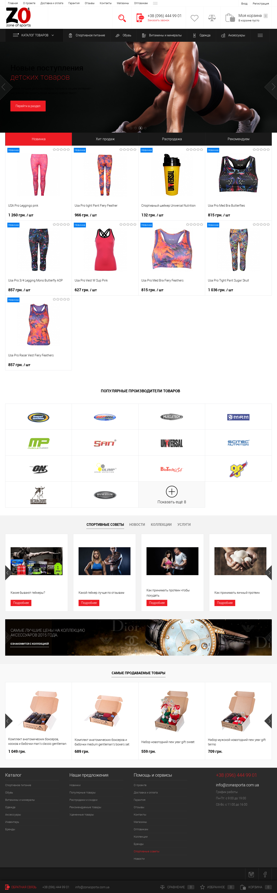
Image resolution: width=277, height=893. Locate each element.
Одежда (205, 35)
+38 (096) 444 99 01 (55, 887)
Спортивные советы (105, 524)
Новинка (39, 139)
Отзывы (90, 3)
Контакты (106, 3)
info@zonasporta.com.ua (237, 785)
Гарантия (74, 3)
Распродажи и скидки (83, 799)
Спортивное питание (90, 35)
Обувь (126, 35)
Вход (244, 3)
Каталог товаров (35, 35)
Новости (137, 524)
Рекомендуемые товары (85, 807)
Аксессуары (236, 35)
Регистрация (261, 3)
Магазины (123, 3)
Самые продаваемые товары (138, 673)
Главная (13, 3)
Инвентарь (12, 822)
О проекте (29, 3)
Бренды (10, 829)
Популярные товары (82, 792)
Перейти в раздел (28, 106)
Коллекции (161, 524)
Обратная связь (24, 887)
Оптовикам (141, 3)
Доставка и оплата (51, 3)
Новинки (75, 785)
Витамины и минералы (165, 35)
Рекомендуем (239, 139)
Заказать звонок (158, 20)
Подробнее (21, 603)
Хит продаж (105, 139)
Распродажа (172, 139)
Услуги (184, 524)
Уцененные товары (81, 814)
